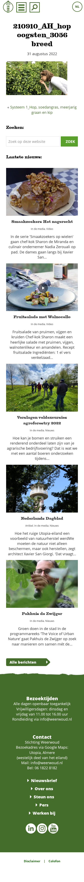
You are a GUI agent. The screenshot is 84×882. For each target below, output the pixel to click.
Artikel (25, 493)
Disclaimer (32, 861)
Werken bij (44, 813)
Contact (42, 737)
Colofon (54, 861)
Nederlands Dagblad (42, 486)
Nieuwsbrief (44, 780)
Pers (44, 805)
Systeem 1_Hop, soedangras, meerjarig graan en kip (43, 110)
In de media (36, 196)
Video (52, 196)
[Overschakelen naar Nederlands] (77, 7)
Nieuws (53, 394)
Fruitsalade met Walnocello (42, 285)
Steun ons (44, 797)
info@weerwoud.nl (47, 762)
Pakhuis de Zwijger (42, 581)
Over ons (44, 788)
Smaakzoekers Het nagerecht (42, 189)
